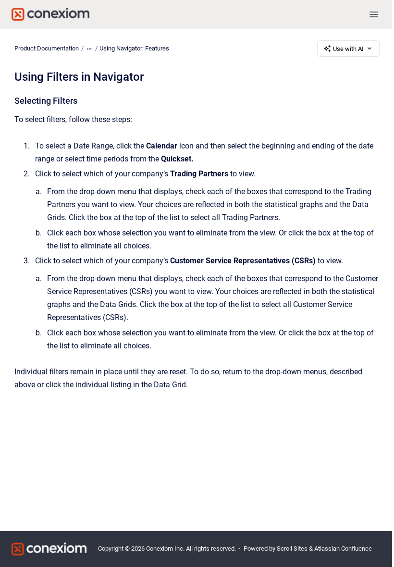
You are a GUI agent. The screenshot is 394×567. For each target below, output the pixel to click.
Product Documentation (46, 48)
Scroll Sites (292, 548)
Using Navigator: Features (134, 48)
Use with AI (348, 48)
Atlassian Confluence (343, 548)
